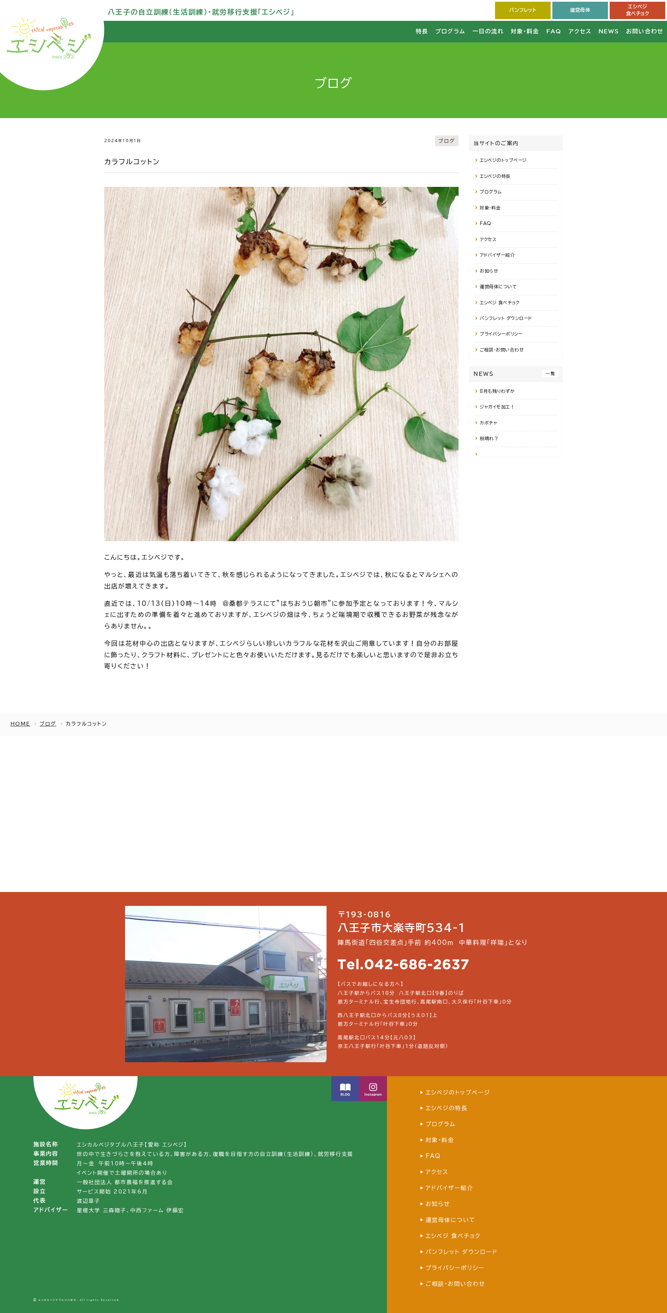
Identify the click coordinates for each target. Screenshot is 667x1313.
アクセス (488, 239)
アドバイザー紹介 (497, 255)
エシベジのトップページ (503, 160)
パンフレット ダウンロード (506, 318)
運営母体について (498, 286)
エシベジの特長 (495, 176)
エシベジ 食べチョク (499, 302)
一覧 (550, 373)
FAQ (485, 223)
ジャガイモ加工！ (497, 407)
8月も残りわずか (497, 391)
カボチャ (488, 423)
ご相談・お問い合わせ (502, 350)
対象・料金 (490, 208)
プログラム (491, 192)
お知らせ (489, 271)
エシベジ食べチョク (637, 10)
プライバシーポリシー (501, 334)
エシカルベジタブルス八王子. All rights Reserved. (80, 1300)
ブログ (446, 140)
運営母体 (580, 10)
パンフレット (522, 10)
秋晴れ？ (489, 438)
